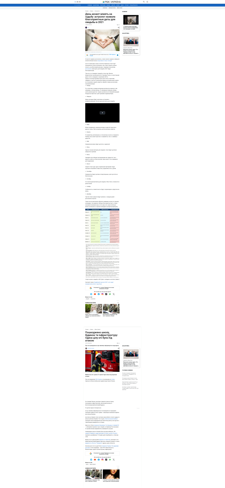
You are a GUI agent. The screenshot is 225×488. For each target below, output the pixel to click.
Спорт (118, 5)
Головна (86, 329)
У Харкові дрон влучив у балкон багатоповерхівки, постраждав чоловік (130, 28)
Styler (126, 5)
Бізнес (108, 5)
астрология (93, 298)
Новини (90, 5)
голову (113, 379)
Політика (102, 5)
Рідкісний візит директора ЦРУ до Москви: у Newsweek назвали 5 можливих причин (130, 383)
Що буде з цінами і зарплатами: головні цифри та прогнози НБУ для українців (130, 388)
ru (80, 1)
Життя (113, 5)
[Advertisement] (102, 391)
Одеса (87, 464)
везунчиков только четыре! (105, 60)
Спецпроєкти (133, 5)
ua (75, 1)
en (77, 1)
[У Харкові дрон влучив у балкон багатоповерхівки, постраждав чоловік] (131, 20)
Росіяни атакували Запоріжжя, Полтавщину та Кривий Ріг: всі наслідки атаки (129, 374)
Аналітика (96, 5)
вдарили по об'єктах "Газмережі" (93, 443)
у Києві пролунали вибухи (110, 418)
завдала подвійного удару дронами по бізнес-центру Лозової (101, 433)
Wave (122, 5)
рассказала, (88, 68)
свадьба (87, 298)
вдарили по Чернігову (104, 439)
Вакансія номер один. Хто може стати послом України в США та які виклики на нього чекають (130, 51)
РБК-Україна (99, 379)
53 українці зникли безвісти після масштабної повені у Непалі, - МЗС (130, 379)
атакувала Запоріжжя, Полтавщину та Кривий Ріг (106, 425)
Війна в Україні (97, 329)
